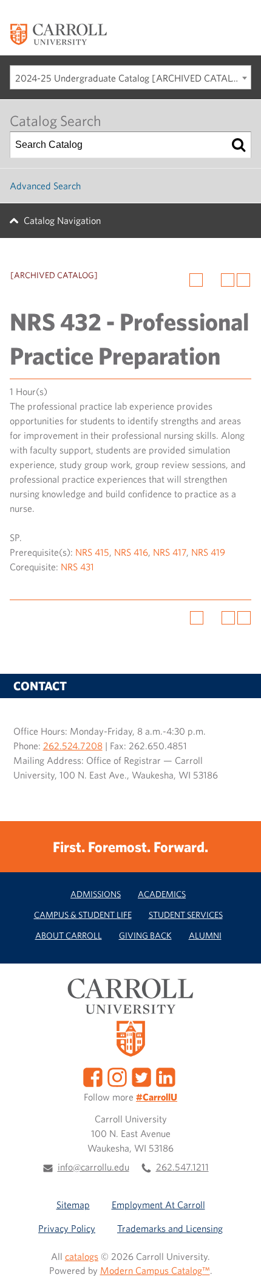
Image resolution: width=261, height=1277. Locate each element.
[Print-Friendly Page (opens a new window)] (227, 280)
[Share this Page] (212, 280)
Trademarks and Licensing (170, 1228)
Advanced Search (45, 185)
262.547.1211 (182, 1166)
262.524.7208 (73, 745)
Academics (162, 894)
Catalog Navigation (62, 220)
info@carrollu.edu (93, 1166)
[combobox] (130, 77)
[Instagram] (117, 1076)
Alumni (205, 935)
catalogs (81, 1256)
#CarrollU (156, 1096)
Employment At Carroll (158, 1204)
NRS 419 (208, 552)
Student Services (186, 914)
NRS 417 (169, 552)
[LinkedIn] (165, 1076)
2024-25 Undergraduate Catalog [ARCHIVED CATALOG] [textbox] (132, 77)
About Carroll (68, 935)
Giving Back (145, 935)
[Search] (238, 144)
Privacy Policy (66, 1228)
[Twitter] (141, 1076)
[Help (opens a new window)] (243, 280)
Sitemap (73, 1204)
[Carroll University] (58, 33)
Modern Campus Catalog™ (155, 1270)
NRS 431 (77, 566)
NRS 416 (131, 552)
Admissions (95, 894)
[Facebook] (93, 1076)
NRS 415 (92, 552)
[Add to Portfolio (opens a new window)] (196, 280)
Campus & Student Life (83, 914)
